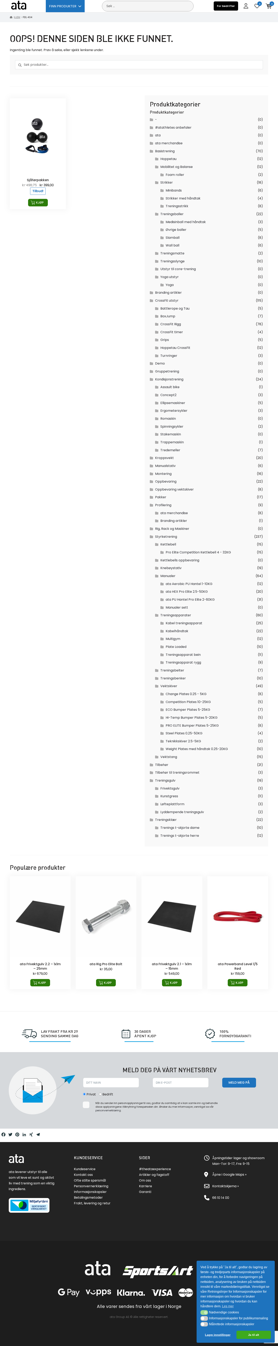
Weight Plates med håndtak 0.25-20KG (197, 749)
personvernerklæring (108, 1110)
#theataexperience (155, 1169)
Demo (160, 363)
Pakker (160, 497)
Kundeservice (84, 1169)
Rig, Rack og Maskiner (172, 528)
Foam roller (175, 174)
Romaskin (168, 418)
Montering (163, 473)
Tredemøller (170, 450)
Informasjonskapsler (90, 1191)
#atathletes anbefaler (173, 127)
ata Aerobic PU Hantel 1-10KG (189, 584)
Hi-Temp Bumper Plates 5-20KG (192, 717)
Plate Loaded (176, 646)
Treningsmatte (172, 253)
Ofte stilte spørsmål (90, 1180)
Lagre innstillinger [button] (217, 1334)
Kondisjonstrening (169, 379)
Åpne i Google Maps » (229, 1174)
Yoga (170, 285)
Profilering (163, 505)
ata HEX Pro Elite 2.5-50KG (187, 591)
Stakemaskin (170, 434)
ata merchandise (169, 143)
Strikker (166, 182)
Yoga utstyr (169, 277)
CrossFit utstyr (166, 300)
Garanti (145, 1191)
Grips (164, 339)
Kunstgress (169, 796)
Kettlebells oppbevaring (179, 560)
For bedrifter (226, 6)
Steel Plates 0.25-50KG (184, 733)
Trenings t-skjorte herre (179, 835)
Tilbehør (161, 764)
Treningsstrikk (177, 206)
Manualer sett (177, 607)
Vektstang (168, 757)
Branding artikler (168, 292)
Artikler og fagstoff (154, 1174)
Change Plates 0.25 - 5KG (186, 694)
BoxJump (167, 316)
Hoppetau (168, 159)
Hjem (17, 17)
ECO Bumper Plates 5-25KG (188, 709)
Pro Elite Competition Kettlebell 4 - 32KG (198, 552)
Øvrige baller (176, 229)
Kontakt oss (83, 1174)
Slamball (172, 237)
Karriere (145, 1186)
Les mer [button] (228, 1306)
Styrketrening (166, 536)
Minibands (174, 190)
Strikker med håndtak (183, 198)
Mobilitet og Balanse (176, 166)
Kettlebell (168, 544)
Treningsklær (166, 819)
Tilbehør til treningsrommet (177, 772)
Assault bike (169, 387)
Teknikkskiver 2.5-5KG (183, 741)
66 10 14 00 (220, 1197)
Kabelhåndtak (177, 631)
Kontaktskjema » (225, 1186)
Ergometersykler (173, 410)
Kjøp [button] (40, 202)
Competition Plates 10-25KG (188, 702)
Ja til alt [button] (253, 1334)
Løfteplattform (172, 804)
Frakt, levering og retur (92, 1203)
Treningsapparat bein (183, 654)
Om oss (145, 1180)
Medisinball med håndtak (186, 222)
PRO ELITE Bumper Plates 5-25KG (192, 725)
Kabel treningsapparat (184, 623)
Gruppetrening (167, 371)
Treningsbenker (173, 678)
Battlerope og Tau (174, 308)
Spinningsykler (171, 426)
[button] (204, 1312)
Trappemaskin (172, 442)
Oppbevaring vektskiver (174, 489)
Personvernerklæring (91, 1186)
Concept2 (168, 395)
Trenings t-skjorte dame (179, 827)
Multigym (173, 638)
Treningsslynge (172, 261)
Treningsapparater (175, 615)
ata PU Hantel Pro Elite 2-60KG (190, 599)
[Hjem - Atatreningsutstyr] (23, 6)
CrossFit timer (171, 332)
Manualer (167, 576)
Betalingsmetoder (88, 1197)
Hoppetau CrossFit (175, 347)
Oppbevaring (165, 481)
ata (158, 135)
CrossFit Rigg (170, 324)
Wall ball (172, 245)
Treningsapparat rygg (183, 662)
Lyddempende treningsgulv (182, 812)
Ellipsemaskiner (172, 403)
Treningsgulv (165, 780)
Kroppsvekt (164, 458)
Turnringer (168, 355)
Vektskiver (168, 686)
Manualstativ (165, 465)
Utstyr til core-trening (178, 269)
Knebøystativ (171, 568)
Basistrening (165, 151)
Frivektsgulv (169, 788)
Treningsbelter (172, 670)
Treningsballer (172, 214)
